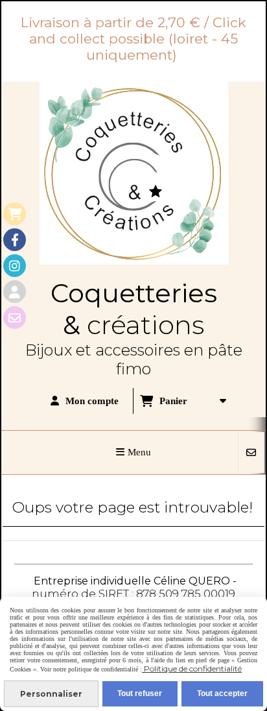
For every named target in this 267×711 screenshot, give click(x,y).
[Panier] (14, 213)
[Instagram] (14, 265)
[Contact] (14, 317)
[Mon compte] (14, 291)
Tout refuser (139, 693)
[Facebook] (14, 239)
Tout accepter (222, 693)
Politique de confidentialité (192, 668)
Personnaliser (51, 694)
